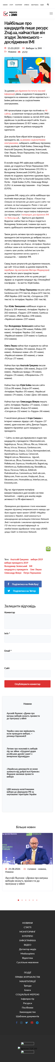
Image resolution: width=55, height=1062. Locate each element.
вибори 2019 (37, 559)
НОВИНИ (5, 4)
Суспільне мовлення (27, 962)
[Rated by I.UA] (27, 1044)
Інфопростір (27, 998)
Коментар (9, 612)
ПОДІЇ (27, 972)
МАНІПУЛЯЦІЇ (28, 981)
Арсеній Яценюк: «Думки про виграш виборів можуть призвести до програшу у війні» (26, 880)
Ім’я (7, 633)
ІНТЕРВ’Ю (26, 4)
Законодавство (27, 1011)
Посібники (27, 1007)
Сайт (7, 668)
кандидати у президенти (16, 569)
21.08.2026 (14, 868)
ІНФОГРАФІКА (34, 4)
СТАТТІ (11, 4)
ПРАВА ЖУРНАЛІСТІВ (27, 976)
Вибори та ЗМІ (34, 48)
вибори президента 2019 (16, 563)
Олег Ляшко (36, 569)
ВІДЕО (42, 4)
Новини (9, 871)
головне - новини (36, 868)
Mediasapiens (28, 953)
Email (8, 651)
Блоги (27, 990)
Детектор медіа (27, 949)
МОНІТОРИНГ (18, 4)
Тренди (27, 985)
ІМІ (30, 566)
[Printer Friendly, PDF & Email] (48, 550)
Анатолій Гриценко (19, 559)
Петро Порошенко (32, 573)
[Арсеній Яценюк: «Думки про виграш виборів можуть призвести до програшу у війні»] (27, 848)
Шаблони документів (27, 1016)
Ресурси (27, 1003)
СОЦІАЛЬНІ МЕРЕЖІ (27, 994)
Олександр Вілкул (12, 573)
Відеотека (27, 957)
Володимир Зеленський (15, 566)
